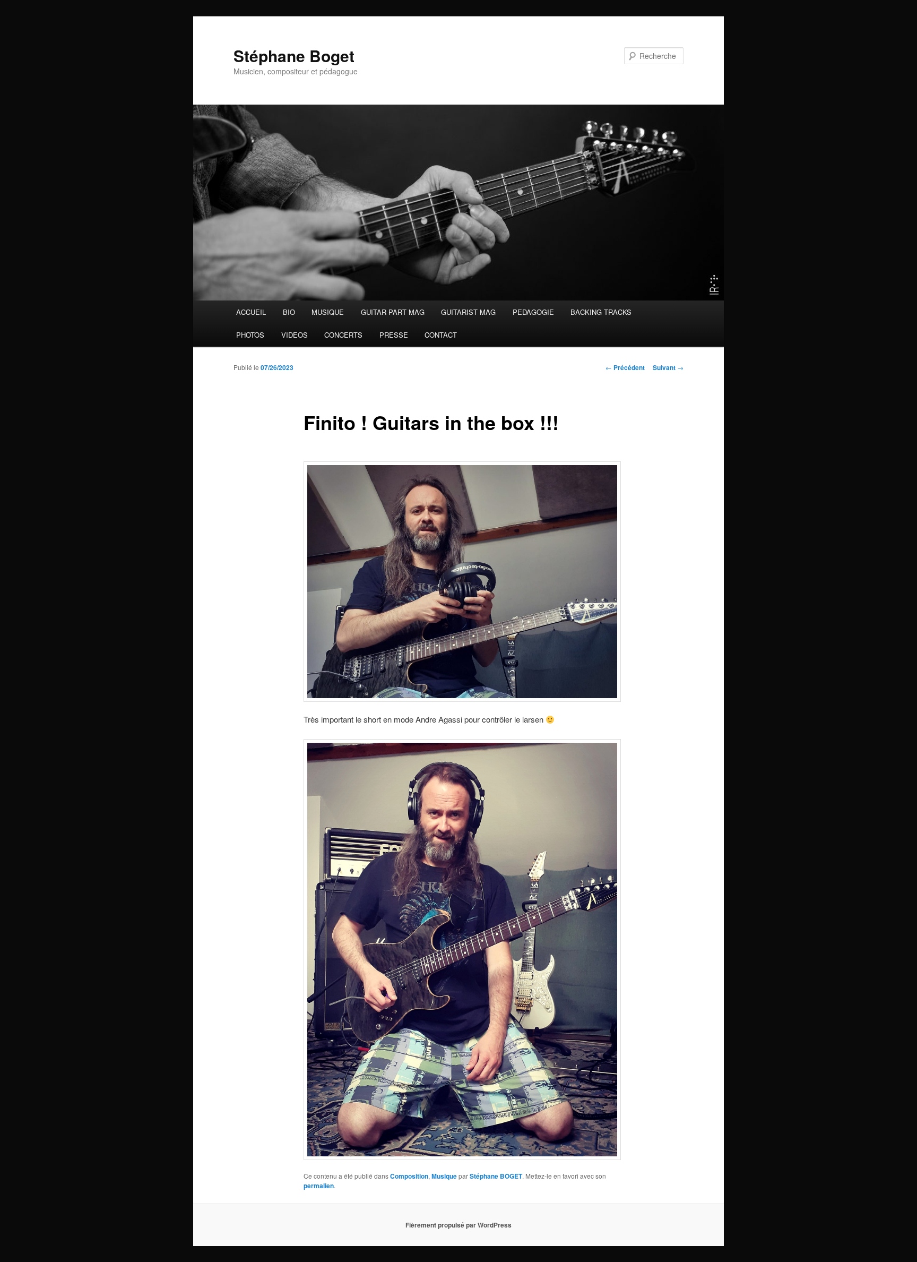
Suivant (668, 367)
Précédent (625, 367)
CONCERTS (343, 335)
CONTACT (441, 335)
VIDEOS (294, 335)
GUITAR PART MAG (393, 312)
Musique (444, 1176)
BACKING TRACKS (600, 312)
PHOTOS (250, 335)
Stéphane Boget (293, 55)
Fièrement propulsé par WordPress (458, 1225)
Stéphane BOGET (496, 1176)
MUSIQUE (328, 312)
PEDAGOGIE (533, 312)
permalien (319, 1185)
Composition (409, 1176)
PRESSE (393, 335)
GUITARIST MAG (468, 312)
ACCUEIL (251, 312)
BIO (289, 312)
